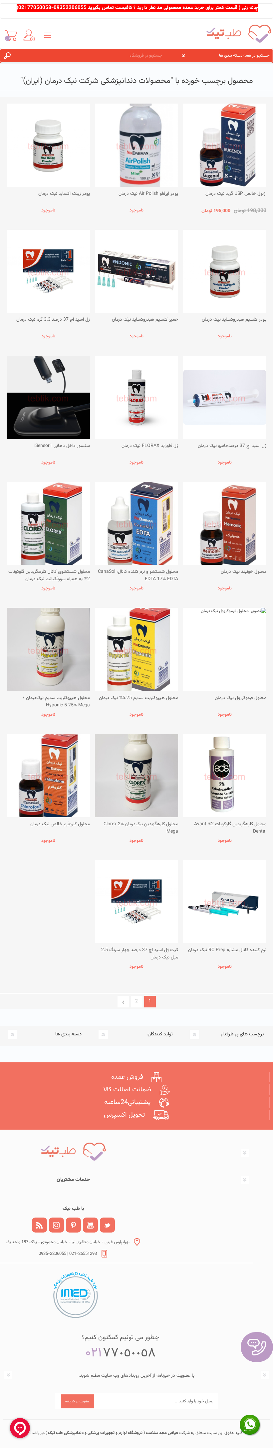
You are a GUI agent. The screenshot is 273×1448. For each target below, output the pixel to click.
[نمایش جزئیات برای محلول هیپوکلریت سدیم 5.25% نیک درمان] (136, 649)
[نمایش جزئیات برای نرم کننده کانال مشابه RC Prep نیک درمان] (224, 901)
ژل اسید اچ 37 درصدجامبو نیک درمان (232, 446)
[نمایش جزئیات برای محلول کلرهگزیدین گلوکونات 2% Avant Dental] (224, 775)
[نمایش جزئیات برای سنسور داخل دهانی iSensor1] (48, 397)
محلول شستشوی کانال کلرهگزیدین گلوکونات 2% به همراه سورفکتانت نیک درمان (49, 575)
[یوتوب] (90, 1225)
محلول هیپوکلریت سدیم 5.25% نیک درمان (138, 698)
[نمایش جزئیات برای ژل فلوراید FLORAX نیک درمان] (136, 397)
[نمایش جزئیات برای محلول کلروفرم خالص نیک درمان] (48, 775)
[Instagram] (56, 1225)
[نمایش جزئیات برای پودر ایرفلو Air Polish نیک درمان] (136, 145)
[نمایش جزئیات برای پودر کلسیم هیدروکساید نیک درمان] (224, 271)
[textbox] (92, 55)
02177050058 (34, 8)
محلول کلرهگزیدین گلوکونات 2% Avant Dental (230, 828)
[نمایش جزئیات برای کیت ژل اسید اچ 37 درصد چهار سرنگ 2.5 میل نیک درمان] (136, 901)
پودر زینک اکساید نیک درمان (64, 193)
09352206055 (70, 8)
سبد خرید (10, 35)
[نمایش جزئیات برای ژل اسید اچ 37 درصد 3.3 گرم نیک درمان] (48, 271)
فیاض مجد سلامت (161, 1433)
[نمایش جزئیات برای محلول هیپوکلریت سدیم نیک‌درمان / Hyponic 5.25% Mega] (48, 649)
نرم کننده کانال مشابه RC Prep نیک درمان (227, 950)
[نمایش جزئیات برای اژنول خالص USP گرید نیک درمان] (224, 145)
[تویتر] (107, 1225)
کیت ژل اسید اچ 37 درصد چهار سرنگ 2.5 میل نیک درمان (139, 953)
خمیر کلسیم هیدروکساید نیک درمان (145, 319)
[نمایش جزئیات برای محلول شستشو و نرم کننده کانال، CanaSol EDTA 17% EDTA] (136, 523)
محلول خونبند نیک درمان (243, 571)
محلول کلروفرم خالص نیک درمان (60, 824)
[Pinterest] (73, 1225)
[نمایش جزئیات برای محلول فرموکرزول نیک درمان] (224, 649)
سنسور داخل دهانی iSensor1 (62, 446)
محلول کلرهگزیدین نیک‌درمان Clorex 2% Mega (141, 828)
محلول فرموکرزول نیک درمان (240, 698)
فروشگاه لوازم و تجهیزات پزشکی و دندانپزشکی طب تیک (94, 1433)
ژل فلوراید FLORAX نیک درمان (150, 446)
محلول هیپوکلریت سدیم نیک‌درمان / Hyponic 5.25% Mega (56, 701)
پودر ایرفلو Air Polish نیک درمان (148, 193)
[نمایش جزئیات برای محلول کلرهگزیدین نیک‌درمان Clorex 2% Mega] (136, 775)
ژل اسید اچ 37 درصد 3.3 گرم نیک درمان (53, 319)
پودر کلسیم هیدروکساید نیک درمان (234, 319)
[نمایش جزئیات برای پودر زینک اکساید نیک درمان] (48, 145)
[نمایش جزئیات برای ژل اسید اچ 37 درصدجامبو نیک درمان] (224, 397)
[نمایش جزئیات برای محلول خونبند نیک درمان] (224, 523)
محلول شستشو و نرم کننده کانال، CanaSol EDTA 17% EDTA (138, 575)
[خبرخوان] (39, 1225)
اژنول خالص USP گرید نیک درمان (235, 193)
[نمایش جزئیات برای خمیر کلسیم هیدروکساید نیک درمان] (136, 271)
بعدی (123, 1001)
